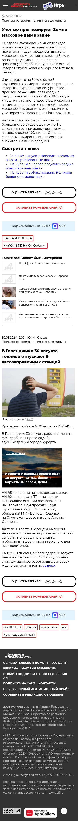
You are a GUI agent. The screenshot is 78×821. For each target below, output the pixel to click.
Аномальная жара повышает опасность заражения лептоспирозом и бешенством (45, 316)
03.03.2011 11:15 (11, 16)
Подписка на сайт (19, 683)
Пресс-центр (57, 663)
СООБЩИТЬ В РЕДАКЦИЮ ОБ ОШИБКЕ (33, 694)
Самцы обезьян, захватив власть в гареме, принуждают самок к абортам (45, 290)
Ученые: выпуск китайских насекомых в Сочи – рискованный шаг (40, 158)
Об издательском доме (23, 663)
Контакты (47, 683)
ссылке (49, 565)
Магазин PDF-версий (39, 668)
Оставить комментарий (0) (39, 207)
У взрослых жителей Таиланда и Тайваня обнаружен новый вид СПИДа (44, 303)
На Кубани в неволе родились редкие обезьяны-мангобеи (40, 166)
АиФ (30, 419)
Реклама (10, 668)
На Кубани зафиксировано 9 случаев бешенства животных (39, 175)
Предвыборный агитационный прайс (36, 689)
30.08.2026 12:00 (13, 337)
